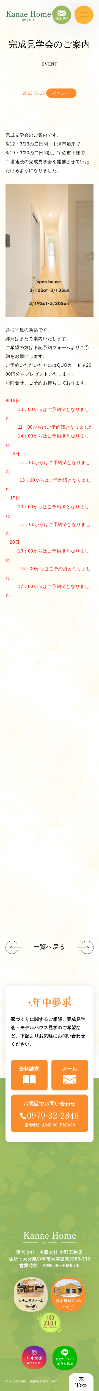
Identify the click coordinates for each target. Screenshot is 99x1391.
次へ (14, 948)
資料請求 (29, 1069)
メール (70, 1069)
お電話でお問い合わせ (49, 1103)
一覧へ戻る (50, 946)
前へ (85, 948)
